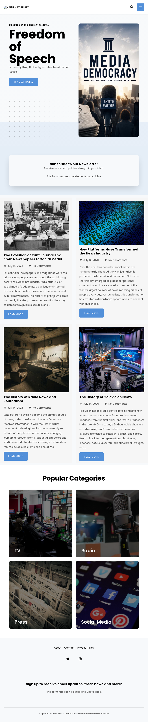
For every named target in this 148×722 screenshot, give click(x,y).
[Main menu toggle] (141, 7)
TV (17, 550)
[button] (131, 7)
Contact (69, 648)
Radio (88, 550)
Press (21, 622)
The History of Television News (105, 397)
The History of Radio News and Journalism (30, 399)
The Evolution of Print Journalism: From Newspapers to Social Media (33, 257)
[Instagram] (80, 659)
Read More (15, 314)
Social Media (96, 622)
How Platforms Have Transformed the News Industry (108, 251)
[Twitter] (67, 659)
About (57, 648)
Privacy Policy (85, 648)
